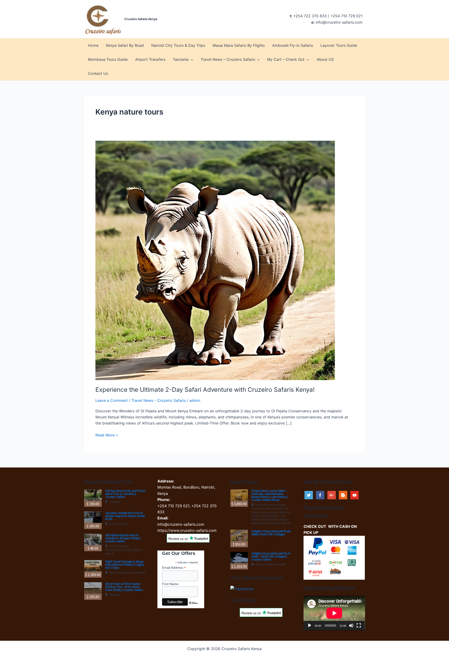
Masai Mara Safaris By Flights (239, 45)
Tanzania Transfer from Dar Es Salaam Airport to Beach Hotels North (125, 516)
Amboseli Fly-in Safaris (292, 45)
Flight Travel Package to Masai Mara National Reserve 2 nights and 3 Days (124, 565)
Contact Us (98, 73)
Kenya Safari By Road (125, 45)
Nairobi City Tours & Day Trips (178, 45)
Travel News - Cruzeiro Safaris (158, 400)
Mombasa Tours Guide (108, 59)
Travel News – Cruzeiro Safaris (228, 59)
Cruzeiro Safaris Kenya (140, 19)
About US (325, 59)
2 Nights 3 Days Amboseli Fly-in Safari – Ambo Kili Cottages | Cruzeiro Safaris (270, 556)
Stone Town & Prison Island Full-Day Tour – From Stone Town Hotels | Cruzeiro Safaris (124, 587)
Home (93, 45)
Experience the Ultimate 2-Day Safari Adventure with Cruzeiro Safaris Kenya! (205, 389)
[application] (334, 613)
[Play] (309, 625)
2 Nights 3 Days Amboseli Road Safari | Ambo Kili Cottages (270, 532)
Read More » (106, 435)
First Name (170, 584)
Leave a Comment (111, 400)
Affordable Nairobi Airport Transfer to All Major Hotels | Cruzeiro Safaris (122, 538)
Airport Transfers (150, 59)
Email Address (174, 567)
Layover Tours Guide (338, 45)
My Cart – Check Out (285, 59)
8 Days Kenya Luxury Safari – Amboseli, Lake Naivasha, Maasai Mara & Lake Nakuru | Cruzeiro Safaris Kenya (269, 495)
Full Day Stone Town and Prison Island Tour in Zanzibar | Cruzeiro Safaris (125, 494)
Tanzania (180, 59)
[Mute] (351, 625)
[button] (190, 59)
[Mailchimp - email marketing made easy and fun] (193, 606)
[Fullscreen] (358, 625)
